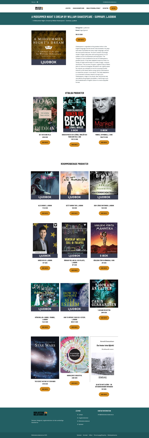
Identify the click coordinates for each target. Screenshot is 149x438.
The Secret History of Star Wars (45, 381)
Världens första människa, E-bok (104, 260)
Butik (113, 8)
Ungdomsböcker (78, 8)
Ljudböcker (86, 28)
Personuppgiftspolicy (100, 435)
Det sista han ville (45, 135)
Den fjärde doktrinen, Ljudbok (104, 205)
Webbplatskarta (112, 435)
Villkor (91, 435)
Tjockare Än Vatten (104, 310)
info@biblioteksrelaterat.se (109, 2)
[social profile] (37, 2)
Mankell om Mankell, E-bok (104, 135)
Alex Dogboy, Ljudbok (45, 205)
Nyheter (105, 8)
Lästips (67, 8)
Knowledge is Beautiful (74, 375)
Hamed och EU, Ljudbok (45, 260)
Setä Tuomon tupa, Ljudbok (74, 205)
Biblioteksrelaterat (93, 8)
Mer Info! (81, 39)
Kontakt (85, 435)
